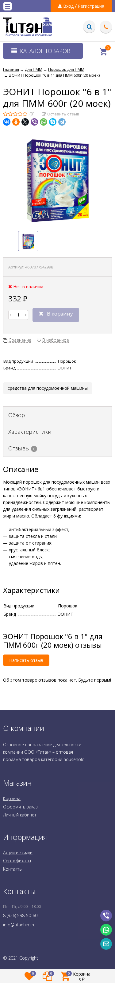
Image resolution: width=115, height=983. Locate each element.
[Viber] (34, 122)
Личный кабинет (19, 815)
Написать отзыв (26, 660)
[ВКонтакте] (6, 122)
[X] (25, 122)
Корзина (12, 798)
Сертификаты (17, 861)
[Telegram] (62, 122)
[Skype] (52, 122)
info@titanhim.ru (19, 925)
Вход (68, 6)
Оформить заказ (20, 807)
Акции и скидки (18, 853)
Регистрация (91, 6)
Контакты (12, 869)
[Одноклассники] (16, 122)
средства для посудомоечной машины (48, 388)
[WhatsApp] (43, 122)
